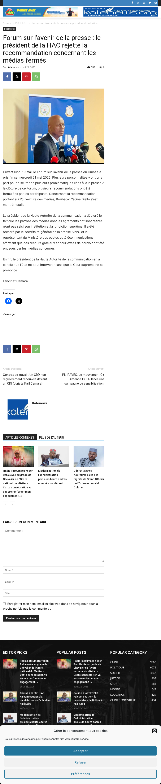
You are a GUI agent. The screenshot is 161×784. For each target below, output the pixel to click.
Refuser (81, 762)
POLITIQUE (21, 23)
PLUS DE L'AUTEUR (51, 437)
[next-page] (12, 504)
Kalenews (13, 67)
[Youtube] (155, 3)
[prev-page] (5, 504)
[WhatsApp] (36, 76)
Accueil (7, 23)
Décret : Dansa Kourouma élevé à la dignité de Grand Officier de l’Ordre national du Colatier (89, 479)
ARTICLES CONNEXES (19, 437)
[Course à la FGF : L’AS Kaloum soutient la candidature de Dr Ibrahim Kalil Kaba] (10, 696)
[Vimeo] (149, 3)
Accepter (80, 751)
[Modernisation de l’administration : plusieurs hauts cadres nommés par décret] (53, 456)
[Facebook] (132, 3)
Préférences (80, 774)
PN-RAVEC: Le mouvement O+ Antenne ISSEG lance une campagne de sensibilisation (83, 379)
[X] (144, 3)
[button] (154, 731)
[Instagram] (138, 3)
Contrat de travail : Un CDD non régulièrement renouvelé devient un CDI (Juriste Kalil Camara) (25, 379)
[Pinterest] (26, 76)
